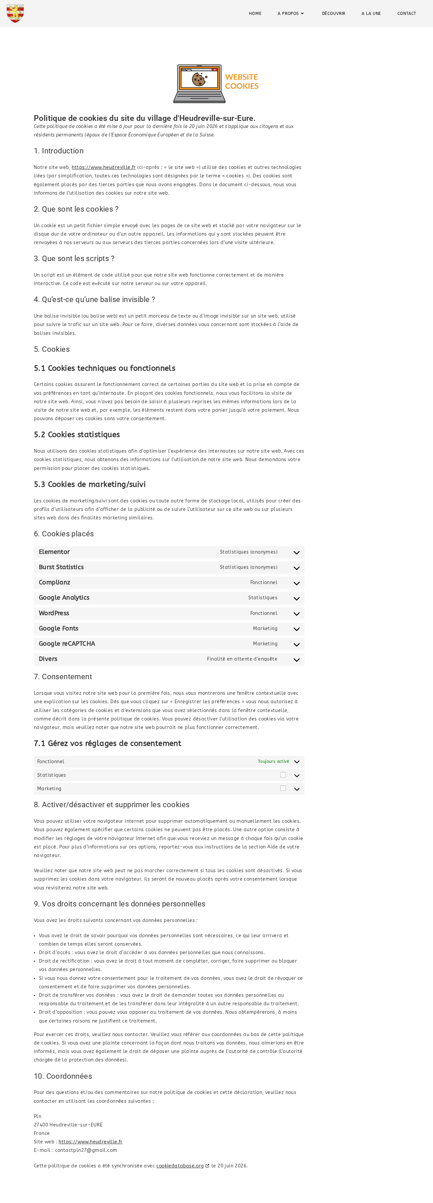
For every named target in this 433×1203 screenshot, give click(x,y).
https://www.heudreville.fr (104, 167)
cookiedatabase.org (180, 1166)
